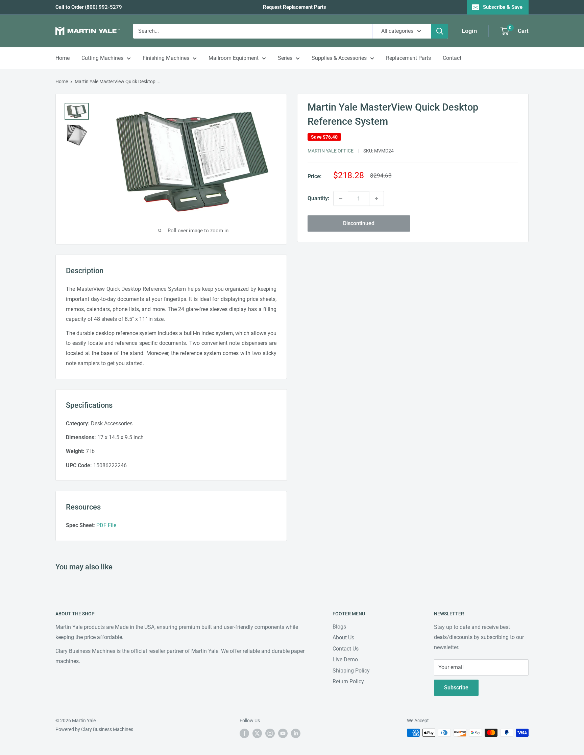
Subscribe (456, 687)
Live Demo (345, 659)
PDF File (106, 525)
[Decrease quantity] (341, 198)
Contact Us (346, 648)
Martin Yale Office (331, 151)
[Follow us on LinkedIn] (295, 733)
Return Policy (348, 681)
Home (62, 58)
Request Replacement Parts (294, 7)
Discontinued (358, 223)
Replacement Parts (408, 58)
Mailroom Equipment (234, 58)
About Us (343, 637)
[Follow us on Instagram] (270, 733)
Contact (452, 58)
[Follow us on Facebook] (244, 733)
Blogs (339, 626)
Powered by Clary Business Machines (94, 729)
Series (285, 58)
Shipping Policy (351, 670)
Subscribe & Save (502, 7)
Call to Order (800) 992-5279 (88, 7)
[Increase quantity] (376, 198)
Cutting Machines (102, 58)
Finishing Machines (166, 58)
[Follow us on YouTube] (283, 733)
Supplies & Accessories (339, 58)
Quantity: (318, 198)
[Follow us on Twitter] (257, 733)
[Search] (439, 31)
